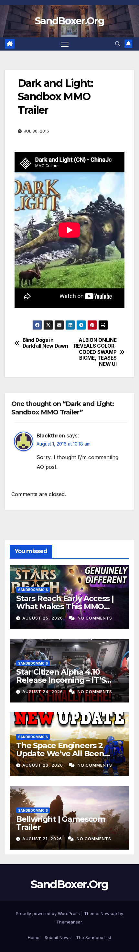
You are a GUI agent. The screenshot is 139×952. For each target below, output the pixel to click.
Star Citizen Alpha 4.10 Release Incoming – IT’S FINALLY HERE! (60, 680)
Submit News (58, 937)
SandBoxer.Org (69, 21)
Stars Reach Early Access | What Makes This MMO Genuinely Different (65, 606)
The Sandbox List (93, 937)
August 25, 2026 (43, 618)
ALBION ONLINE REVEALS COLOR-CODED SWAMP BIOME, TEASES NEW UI (95, 352)
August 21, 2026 (42, 838)
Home (33, 937)
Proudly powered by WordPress (48, 913)
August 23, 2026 (43, 765)
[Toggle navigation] (65, 44)
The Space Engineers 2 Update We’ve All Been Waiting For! (60, 753)
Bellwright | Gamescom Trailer (60, 823)
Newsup (109, 913)
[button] (117, 44)
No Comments (95, 618)
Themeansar (69, 921)
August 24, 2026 (43, 691)
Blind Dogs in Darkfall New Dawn (45, 343)
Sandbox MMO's (33, 590)
